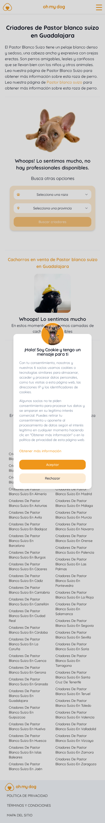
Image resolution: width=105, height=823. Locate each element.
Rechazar (52, 478)
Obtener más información (40, 451)
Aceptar (52, 464)
